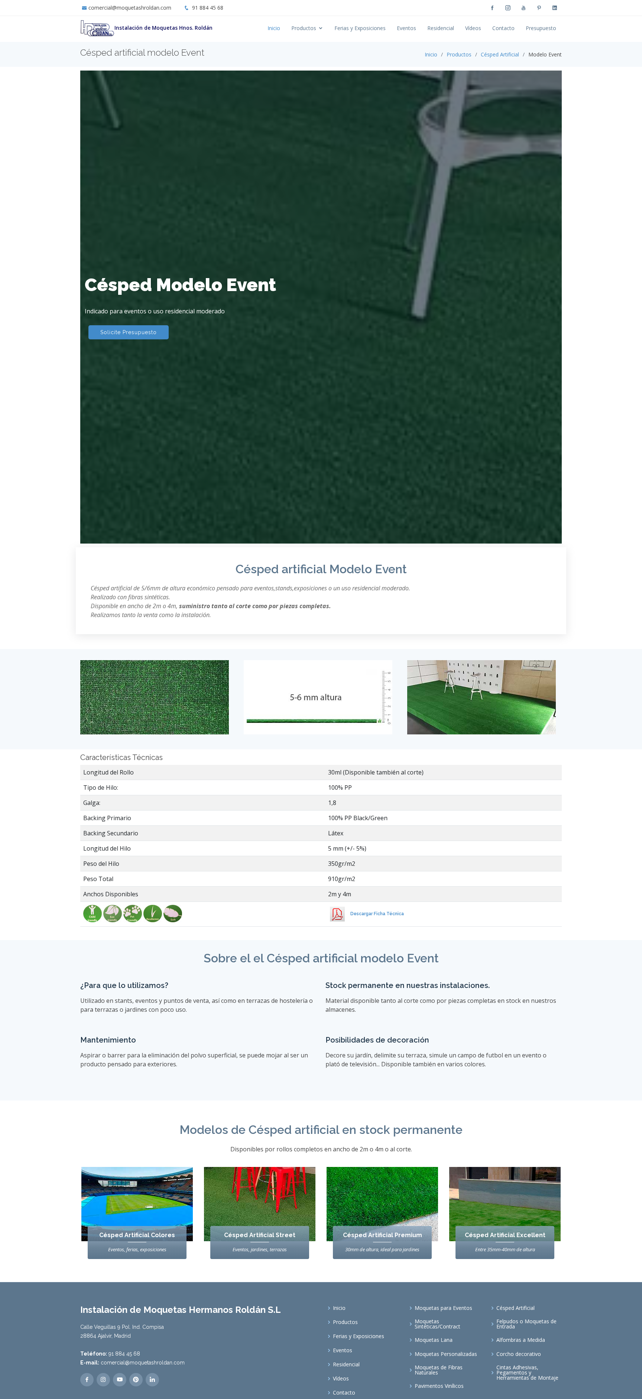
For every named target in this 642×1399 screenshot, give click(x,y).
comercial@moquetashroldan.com (129, 7)
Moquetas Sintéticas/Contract (437, 1324)
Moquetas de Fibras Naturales (439, 1370)
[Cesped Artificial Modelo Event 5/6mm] (157, 696)
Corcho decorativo (518, 1354)
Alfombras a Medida (520, 1340)
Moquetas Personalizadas (446, 1354)
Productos (303, 28)
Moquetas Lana (434, 1340)
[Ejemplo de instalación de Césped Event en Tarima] (484, 702)
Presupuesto (541, 28)
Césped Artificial (500, 54)
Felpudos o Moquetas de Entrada (526, 1324)
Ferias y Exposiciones (360, 28)
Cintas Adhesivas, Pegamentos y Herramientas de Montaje (527, 1372)
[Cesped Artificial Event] (321, 696)
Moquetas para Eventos (443, 1308)
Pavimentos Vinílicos (439, 1386)
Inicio (274, 28)
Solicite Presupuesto (128, 332)
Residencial (440, 28)
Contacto (503, 28)
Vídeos (473, 28)
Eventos (406, 28)
